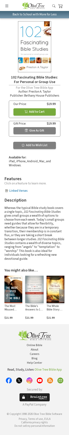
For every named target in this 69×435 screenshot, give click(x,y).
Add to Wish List (36, 145)
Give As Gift (36, 130)
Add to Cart (37, 112)
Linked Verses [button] (18, 191)
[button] (53, 6)
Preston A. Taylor (40, 91)
